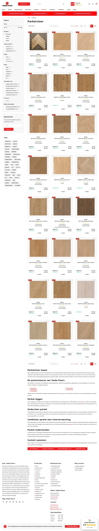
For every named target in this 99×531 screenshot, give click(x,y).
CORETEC (15, 146)
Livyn (12, 164)
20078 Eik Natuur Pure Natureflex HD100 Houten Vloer (38, 303)
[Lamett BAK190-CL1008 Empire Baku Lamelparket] (62, 83)
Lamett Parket (33, 391)
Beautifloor (8, 144)
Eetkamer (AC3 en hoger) (12, 90)
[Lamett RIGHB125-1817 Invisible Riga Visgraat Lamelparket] (86, 165)
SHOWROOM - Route (80, 448)
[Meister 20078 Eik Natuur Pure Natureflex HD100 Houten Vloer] (38, 289)
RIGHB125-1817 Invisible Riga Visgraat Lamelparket (86, 180)
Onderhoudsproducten (40, 478)
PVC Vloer (7, 170)
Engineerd (14, 151)
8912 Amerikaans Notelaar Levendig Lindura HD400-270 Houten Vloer (86, 221)
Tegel (10, 177)
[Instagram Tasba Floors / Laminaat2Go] (10, 502)
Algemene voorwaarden (56, 470)
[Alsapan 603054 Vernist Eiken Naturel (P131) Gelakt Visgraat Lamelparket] (38, 41)
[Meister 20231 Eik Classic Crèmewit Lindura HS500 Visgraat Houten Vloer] (86, 124)
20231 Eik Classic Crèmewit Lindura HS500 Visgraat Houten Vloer (86, 138)
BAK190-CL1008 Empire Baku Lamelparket (62, 97)
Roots (18, 175)
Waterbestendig (8, 185)
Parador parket (69, 388)
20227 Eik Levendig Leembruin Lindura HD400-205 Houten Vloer (38, 180)
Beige (8, 67)
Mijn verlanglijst (79, 470)
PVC (12, 167)
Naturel (8, 76)
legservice (82, 402)
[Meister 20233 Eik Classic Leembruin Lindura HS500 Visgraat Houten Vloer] (62, 124)
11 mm (8, 59)
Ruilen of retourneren (55, 482)
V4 (7, 101)
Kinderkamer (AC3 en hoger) (13, 92)
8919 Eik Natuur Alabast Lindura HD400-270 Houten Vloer (38, 345)
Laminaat (36, 9)
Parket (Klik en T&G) (11, 51)
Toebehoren (61, 9)
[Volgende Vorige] (57, 26)
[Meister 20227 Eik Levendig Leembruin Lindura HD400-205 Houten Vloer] (38, 165)
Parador (14, 170)
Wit (7, 78)
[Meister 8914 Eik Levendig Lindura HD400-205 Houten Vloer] (38, 124)
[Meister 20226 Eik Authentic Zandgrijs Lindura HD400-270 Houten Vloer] (86, 331)
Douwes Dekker (15, 149)
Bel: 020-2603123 (34, 448)
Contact (68, 9)
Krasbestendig (8, 159)
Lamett (7, 38)
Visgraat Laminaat (39, 489)
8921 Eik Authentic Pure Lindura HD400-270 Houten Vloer (38, 221)
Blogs (74, 9)
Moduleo (7, 167)
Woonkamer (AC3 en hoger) (12, 86)
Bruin (8, 69)
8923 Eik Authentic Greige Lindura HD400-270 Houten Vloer (62, 221)
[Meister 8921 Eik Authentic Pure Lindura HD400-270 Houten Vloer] (38, 207)
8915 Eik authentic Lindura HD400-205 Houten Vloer (85, 97)
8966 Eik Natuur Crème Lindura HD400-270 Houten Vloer (62, 56)
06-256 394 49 (55, 507)
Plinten (36, 480)
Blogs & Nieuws (54, 483)
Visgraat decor (10, 48)
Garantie (53, 478)
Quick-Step (7, 175)
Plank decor (9, 46)
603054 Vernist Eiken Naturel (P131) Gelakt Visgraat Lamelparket (38, 56)
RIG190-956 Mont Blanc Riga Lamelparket (86, 303)
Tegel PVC (17, 177)
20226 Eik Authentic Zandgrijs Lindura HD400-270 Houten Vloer (85, 345)
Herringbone (8, 154)
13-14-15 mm (10, 61)
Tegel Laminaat (38, 497)
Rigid (14, 175)
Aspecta (15, 141)
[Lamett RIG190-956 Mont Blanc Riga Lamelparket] (86, 289)
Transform (7, 180)
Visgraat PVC (38, 491)
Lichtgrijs (8, 73)
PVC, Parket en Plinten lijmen (41, 483)
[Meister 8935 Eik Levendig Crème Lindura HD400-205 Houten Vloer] (38, 83)
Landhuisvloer (15, 162)
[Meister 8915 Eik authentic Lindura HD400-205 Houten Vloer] (86, 83)
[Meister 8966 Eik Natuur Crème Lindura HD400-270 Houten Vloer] (62, 41)
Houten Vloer (16, 154)
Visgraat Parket (38, 495)
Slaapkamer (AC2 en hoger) (12, 84)
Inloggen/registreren (80, 466)
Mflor (17, 164)
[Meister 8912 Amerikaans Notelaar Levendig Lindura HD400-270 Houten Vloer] (86, 207)
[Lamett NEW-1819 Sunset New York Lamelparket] (62, 165)
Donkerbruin (9, 71)
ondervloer (30, 416)
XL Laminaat (17, 185)
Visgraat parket (69, 389)
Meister (7, 40)
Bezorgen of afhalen (55, 474)
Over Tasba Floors (55, 468)
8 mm (8, 57)
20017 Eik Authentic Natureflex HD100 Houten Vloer (62, 303)
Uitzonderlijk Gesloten (56, 485)
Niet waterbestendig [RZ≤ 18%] (13, 106)
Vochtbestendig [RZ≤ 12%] (12, 109)
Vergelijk (39, 67)
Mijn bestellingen (79, 468)
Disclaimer (53, 476)
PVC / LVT (18, 167)
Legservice (37, 487)
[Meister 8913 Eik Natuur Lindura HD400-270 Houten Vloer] (62, 331)
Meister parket (33, 389)
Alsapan (7, 36)
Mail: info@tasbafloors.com (64, 448)
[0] (96, 4)
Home (3, 9)
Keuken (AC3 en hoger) (11, 95)
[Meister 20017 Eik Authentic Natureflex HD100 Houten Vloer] (62, 289)
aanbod (74, 422)
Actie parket (33, 388)
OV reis (55, 499)
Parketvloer (44, 9)
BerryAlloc (7, 146)
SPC (6, 177)
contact (62, 393)
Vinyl (14, 180)
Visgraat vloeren (18, 9)
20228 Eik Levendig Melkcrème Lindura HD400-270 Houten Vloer (86, 56)
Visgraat (7, 183)
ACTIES (10, 9)
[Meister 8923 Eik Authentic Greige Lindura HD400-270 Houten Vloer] (62, 207)
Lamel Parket (17, 159)
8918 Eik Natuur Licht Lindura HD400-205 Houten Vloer (62, 262)
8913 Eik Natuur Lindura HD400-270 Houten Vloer (62, 345)
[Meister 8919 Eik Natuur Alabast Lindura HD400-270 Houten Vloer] (38, 331)
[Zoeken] (63, 4)
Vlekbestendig (15, 183)
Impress (14, 157)
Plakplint (13, 172)
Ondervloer (52, 9)
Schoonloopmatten (39, 485)
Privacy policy (54, 480)
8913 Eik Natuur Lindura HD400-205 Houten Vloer (38, 262)
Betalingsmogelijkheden (56, 472)
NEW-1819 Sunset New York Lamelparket (62, 180)
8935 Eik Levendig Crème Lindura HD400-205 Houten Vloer (38, 97)
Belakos (15, 144)
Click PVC (7, 149)
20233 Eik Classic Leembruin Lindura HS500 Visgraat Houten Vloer (62, 138)
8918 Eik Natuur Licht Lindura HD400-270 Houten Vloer (86, 262)
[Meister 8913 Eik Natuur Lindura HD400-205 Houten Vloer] (38, 248)
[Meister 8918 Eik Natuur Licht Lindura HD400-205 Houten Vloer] (62, 248)
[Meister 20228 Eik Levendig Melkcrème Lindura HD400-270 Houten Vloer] (86, 41)
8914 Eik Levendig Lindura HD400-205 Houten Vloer (38, 138)
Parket (6, 172)
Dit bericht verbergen (72, 526)
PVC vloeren (28, 9)
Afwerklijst (8, 141)
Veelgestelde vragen (55, 466)
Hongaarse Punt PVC (39, 493)
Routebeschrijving (54, 497)
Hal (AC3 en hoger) (11, 88)
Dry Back (7, 151)
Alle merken (8, 34)
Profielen (37, 482)
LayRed (6, 164)
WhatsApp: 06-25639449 (48, 448)
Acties (36, 466)
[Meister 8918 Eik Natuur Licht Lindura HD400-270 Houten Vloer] (86, 248)
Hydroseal (7, 157)
